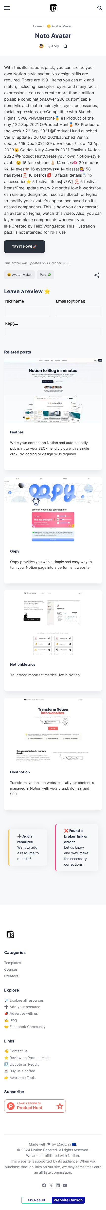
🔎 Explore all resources (24, 1000)
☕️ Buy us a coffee (19, 1071)
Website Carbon (68, 1200)
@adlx (62, 1144)
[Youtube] (63, 1186)
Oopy (14, 551)
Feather (16, 432)
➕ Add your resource (22, 1007)
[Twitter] (49, 1186)
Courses (11, 969)
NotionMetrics (22, 664)
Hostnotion (20, 772)
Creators (11, 976)
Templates (12, 963)
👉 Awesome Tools (19, 1077)
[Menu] (7, 8)
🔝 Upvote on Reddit (21, 1064)
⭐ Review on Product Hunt (27, 1058)
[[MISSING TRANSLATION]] (97, 275)
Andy (55, 46)
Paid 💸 (45, 274)
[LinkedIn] (56, 1186)
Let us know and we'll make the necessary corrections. (76, 847)
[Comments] (66, 46)
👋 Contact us (15, 1051)
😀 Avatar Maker (19, 274)
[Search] (99, 8)
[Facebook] (42, 1186)
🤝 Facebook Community (25, 1027)
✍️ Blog (10, 1020)
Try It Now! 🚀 (24, 246)
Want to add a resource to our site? (28, 847)
